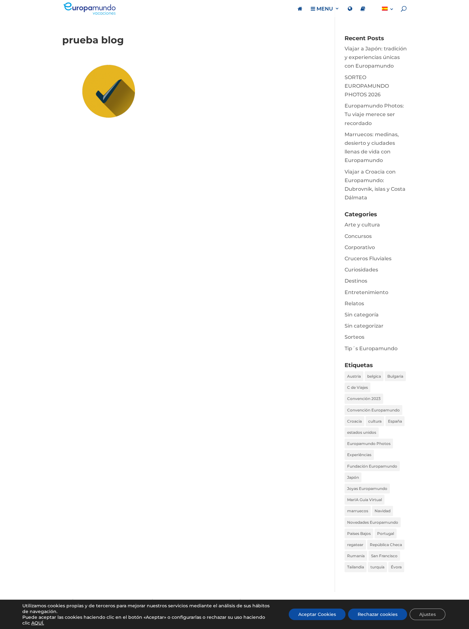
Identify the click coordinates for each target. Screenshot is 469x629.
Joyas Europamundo (367, 488)
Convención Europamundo (373, 410)
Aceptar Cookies (317, 614)
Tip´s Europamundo (371, 348)
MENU (324, 9)
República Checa (386, 544)
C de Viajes (357, 387)
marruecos (357, 510)
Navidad (383, 510)
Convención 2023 (364, 398)
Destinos (356, 281)
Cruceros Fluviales (368, 258)
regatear (355, 544)
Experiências (359, 454)
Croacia (354, 421)
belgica (374, 376)
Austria (354, 376)
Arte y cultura (362, 225)
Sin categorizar (364, 326)
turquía (377, 567)
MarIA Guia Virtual (364, 499)
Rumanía (356, 555)
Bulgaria (395, 376)
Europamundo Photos (369, 443)
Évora (396, 567)
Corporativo (360, 247)
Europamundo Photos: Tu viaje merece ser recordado (374, 114)
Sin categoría (362, 315)
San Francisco (384, 555)
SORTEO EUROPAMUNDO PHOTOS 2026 (367, 86)
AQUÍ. (37, 623)
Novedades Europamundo (372, 522)
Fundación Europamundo (372, 466)
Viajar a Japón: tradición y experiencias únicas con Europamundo (376, 57)
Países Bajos (359, 533)
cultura (375, 421)
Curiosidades (361, 270)
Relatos (354, 303)
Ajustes (427, 614)
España (395, 421)
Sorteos (354, 337)
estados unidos (361, 432)
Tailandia (355, 567)
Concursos (358, 236)
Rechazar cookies (378, 614)
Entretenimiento (366, 292)
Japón (353, 477)
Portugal (385, 533)
